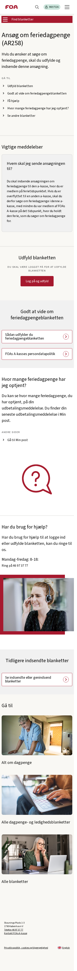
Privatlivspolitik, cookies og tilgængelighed (26, 948)
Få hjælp (13, 101)
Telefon (13, 930)
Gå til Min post (17, 440)
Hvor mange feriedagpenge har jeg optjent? (38, 108)
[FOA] (11, 7)
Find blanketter (22, 19)
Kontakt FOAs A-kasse (15, 933)
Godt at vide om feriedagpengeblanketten (37, 93)
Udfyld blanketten (20, 86)
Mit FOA (54, 7)
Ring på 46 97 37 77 (15, 565)
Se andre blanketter (21, 115)
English (66, 948)
